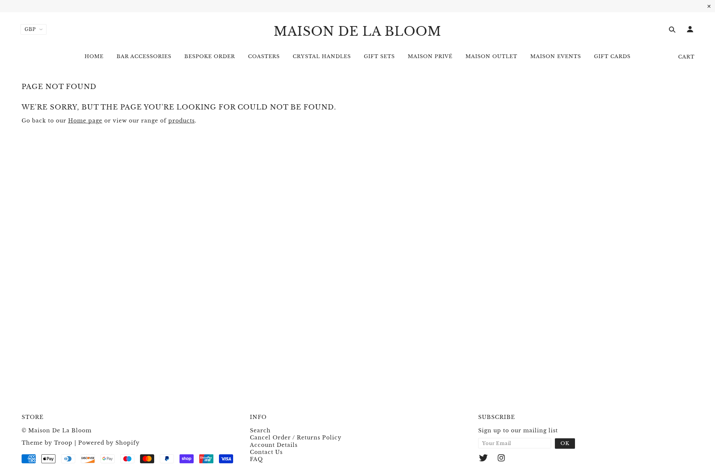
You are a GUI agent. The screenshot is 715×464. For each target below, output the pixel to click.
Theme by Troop (47, 442)
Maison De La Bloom (357, 31)
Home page (85, 120)
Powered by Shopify (109, 442)
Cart (686, 57)
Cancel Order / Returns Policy (295, 437)
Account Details (274, 445)
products (181, 120)
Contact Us (266, 452)
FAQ (256, 459)
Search (260, 430)
